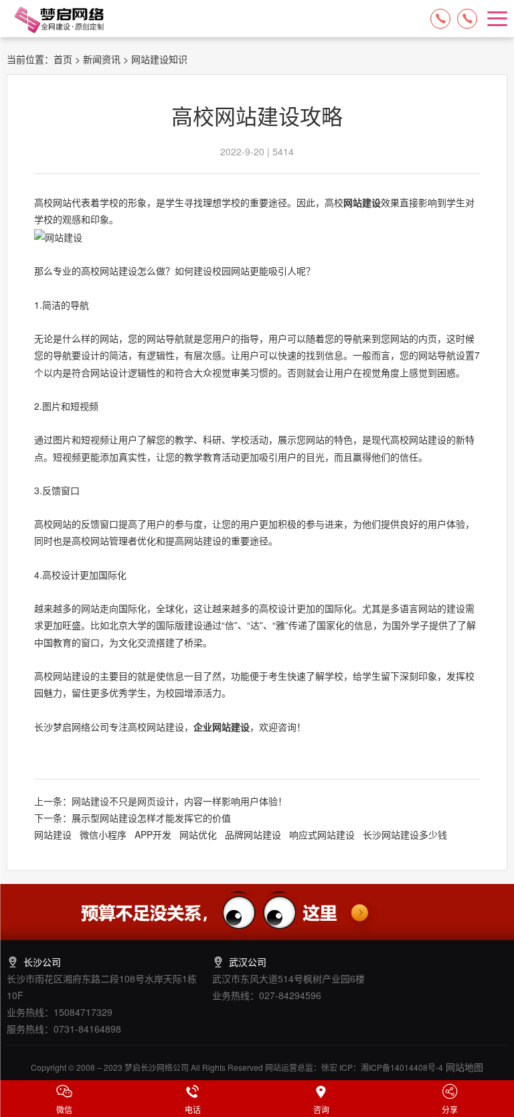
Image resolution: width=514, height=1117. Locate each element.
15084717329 (440, 19)
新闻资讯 (101, 59)
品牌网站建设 (253, 834)
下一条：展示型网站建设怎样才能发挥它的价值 (132, 817)
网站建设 (362, 202)
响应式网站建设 (322, 834)
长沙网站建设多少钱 (405, 834)
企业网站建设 (221, 726)
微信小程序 (103, 834)
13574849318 (467, 19)
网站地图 (463, 1066)
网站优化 (198, 834)
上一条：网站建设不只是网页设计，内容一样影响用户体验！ (160, 801)
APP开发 (153, 834)
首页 (63, 59)
